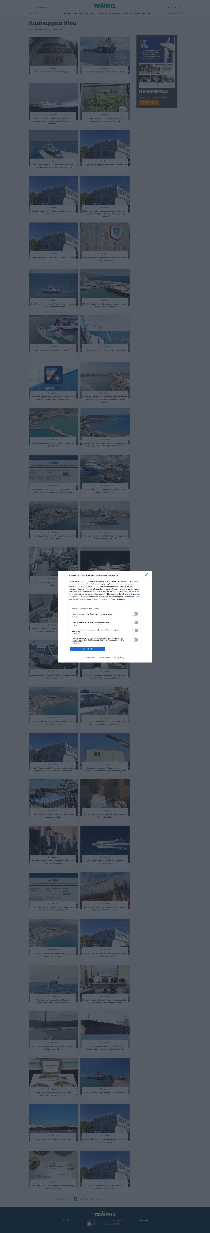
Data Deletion (91, 658)
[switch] (135, 614)
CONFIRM (87, 649)
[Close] (147, 575)
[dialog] (105, 616)
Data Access (105, 658)
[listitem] (105, 608)
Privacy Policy (119, 658)
